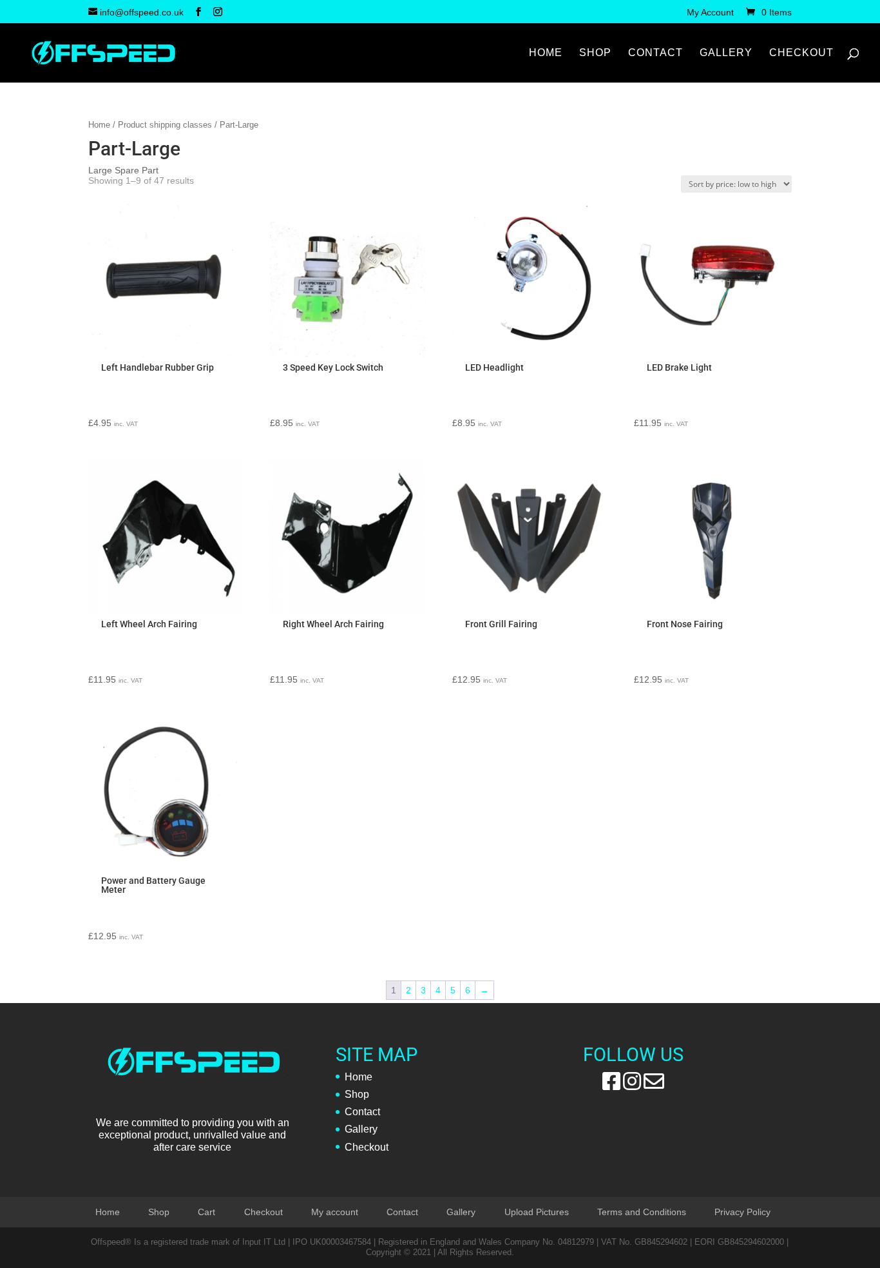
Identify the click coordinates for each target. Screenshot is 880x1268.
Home (545, 53)
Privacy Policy (742, 1212)
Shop (595, 53)
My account (334, 1212)
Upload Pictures (536, 1212)
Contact (655, 53)
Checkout (801, 53)
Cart (206, 1212)
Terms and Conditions (641, 1212)
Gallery (726, 53)
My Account (710, 12)
